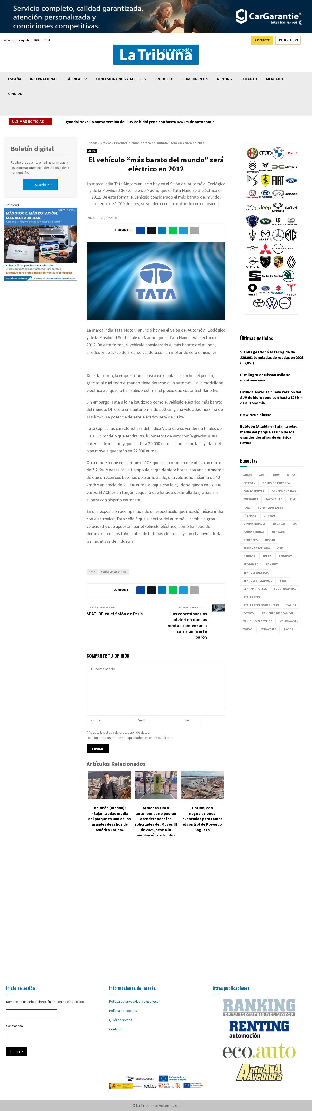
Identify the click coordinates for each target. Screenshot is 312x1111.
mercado (278, 532)
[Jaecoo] (291, 199)
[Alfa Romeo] (252, 158)
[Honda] (252, 199)
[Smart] (252, 294)
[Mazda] (265, 240)
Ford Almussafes (270, 507)
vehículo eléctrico (114, 571)
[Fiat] (278, 185)
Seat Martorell (255, 588)
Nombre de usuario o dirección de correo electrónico (45, 1001)
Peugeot (285, 556)
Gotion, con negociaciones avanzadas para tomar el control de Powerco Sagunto (202, 818)
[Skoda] (288, 281)
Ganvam (269, 515)
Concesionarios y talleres (121, 79)
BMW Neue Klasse (255, 414)
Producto (164, 79)
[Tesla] (291, 294)
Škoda (288, 629)
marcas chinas (253, 532)
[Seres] (272, 281)
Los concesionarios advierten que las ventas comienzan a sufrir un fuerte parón (187, 625)
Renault (272, 564)
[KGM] (278, 212)
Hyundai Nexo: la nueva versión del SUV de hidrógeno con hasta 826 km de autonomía (139, 121)
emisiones (250, 499)
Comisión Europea (276, 483)
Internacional (44, 79)
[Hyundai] (265, 199)
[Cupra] (265, 172)
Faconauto (274, 499)
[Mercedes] (278, 240)
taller (291, 605)
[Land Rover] (265, 226)
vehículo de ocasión (277, 613)
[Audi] (265, 158)
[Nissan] (278, 253)
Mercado (274, 79)
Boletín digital (32, 148)
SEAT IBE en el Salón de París (115, 614)
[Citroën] (252, 172)
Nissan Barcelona (256, 548)
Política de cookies (123, 1010)
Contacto (116, 1029)
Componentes (195, 79)
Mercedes (250, 540)
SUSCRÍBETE (262, 40)
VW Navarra (268, 629)
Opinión (15, 94)
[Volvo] (285, 308)
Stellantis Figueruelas (261, 605)
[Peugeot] (265, 267)
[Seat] (255, 281)
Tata (92, 571)
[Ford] (291, 185)
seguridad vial (285, 588)
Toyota (249, 613)
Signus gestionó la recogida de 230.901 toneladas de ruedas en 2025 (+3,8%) (271, 357)
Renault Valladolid (258, 580)
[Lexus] (291, 226)
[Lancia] (252, 226)
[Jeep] (265, 212)
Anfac (247, 475)
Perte (267, 556)
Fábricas (74, 79)
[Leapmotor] (278, 226)
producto (251, 564)
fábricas (249, 515)
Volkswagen (289, 621)
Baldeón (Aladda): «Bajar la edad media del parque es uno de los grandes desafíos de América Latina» (109, 818)
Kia (294, 523)
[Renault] (291, 267)
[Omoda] (291, 253)
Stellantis (251, 597)
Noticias (105, 143)
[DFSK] (291, 172)
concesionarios (284, 491)
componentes (253, 491)
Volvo (247, 629)
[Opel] (252, 267)
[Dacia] (278, 172)
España (14, 79)
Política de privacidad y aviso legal (134, 1001)
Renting (224, 79)
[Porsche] (278, 267)
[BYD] (291, 158)
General (92, 150)
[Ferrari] (265, 185)
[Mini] (252, 253)
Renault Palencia (256, 572)
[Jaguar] (252, 212)
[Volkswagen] (272, 308)
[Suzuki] (278, 294)
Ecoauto (249, 79)
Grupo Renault (254, 523)
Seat (283, 580)
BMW (276, 475)
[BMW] (278, 158)
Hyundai (279, 523)
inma (91, 218)
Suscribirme (43, 184)
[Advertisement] (156, 912)
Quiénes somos (120, 1020)
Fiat (293, 499)
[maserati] (252, 240)
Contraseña (14, 1026)
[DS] (252, 185)
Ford (247, 507)
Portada (92, 143)
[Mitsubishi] (265, 253)
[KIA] (291, 212)
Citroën (249, 483)
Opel (280, 548)
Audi (262, 475)
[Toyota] (259, 308)
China (291, 475)
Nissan (270, 540)
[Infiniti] (278, 199)
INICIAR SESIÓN (288, 40)
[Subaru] (265, 294)
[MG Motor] (291, 240)
